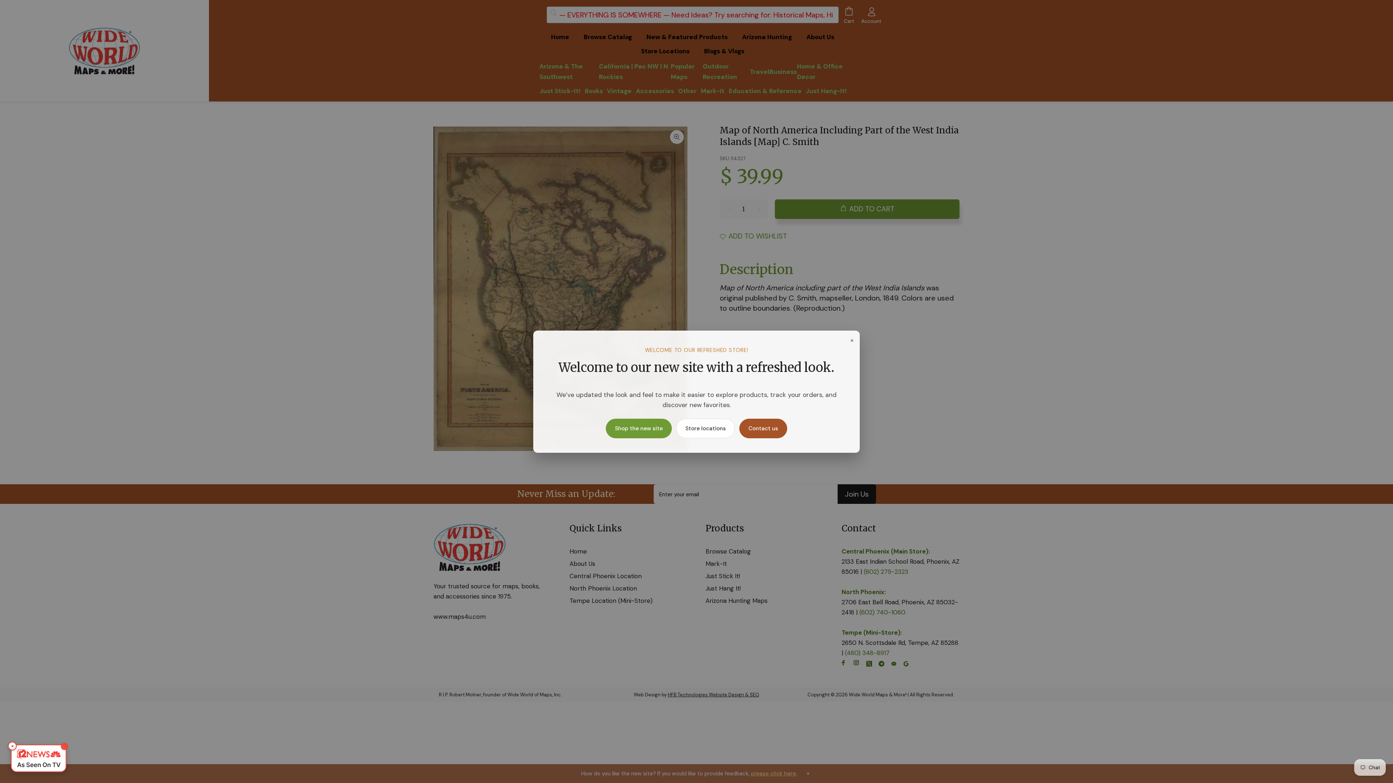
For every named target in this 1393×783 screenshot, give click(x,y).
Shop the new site (639, 428)
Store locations (705, 428)
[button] (38, 758)
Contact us (763, 428)
